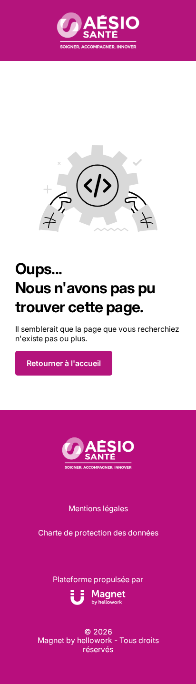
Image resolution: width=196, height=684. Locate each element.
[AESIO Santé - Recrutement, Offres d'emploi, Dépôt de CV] (98, 30)
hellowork (94, 640)
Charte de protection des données (98, 532)
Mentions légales (98, 508)
